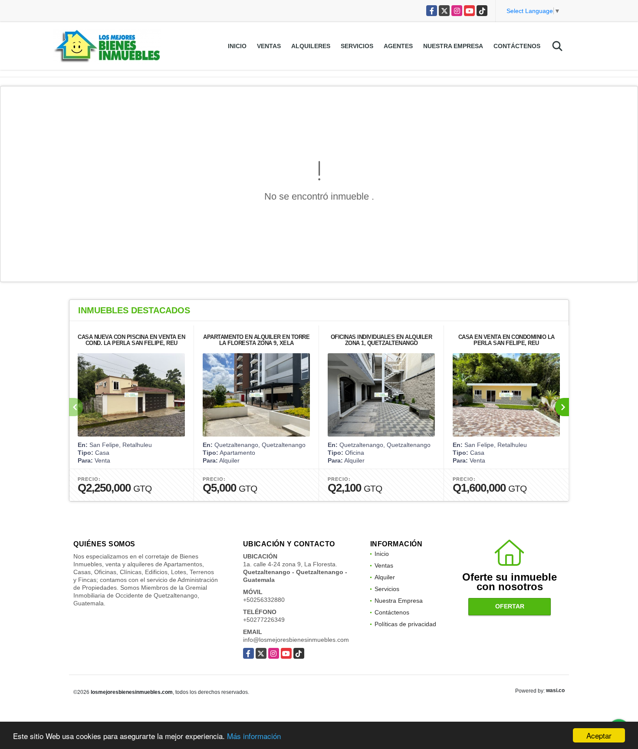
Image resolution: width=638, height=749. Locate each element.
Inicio (237, 46)
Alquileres (310, 46)
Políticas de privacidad (405, 624)
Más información (254, 735)
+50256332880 (264, 599)
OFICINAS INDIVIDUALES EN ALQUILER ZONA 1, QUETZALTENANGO (381, 340)
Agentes (398, 46)
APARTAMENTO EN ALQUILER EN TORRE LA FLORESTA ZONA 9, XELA (256, 340)
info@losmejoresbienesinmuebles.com (296, 639)
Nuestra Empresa (453, 46)
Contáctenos (516, 46)
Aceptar (599, 735)
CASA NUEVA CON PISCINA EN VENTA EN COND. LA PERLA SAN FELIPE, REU (131, 340)
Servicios (357, 46)
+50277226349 (264, 619)
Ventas (269, 46)
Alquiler (385, 577)
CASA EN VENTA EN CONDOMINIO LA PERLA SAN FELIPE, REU (506, 340)
